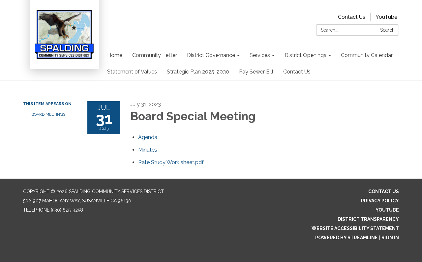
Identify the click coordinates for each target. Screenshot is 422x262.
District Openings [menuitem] (305, 55)
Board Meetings (48, 114)
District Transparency (368, 219)
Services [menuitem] (260, 55)
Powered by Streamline (346, 237)
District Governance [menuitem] (211, 55)
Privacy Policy (380, 200)
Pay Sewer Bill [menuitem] (256, 72)
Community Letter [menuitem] (154, 55)
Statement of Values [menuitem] (132, 72)
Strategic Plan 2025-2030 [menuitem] (198, 72)
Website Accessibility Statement (355, 228)
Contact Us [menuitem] (297, 72)
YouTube (386, 17)
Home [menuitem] (114, 55)
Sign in (390, 237)
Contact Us (351, 17)
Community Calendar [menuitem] (367, 55)
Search (387, 30)
